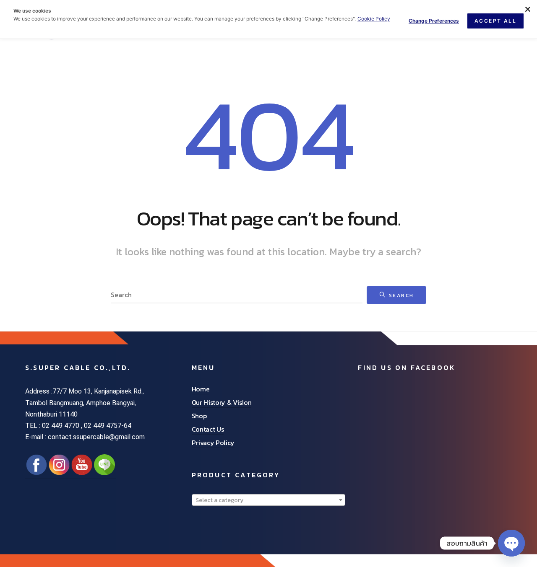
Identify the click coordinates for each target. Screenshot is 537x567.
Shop (199, 416)
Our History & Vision (222, 402)
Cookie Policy (373, 19)
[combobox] (269, 500)
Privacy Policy (213, 443)
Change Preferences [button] (434, 21)
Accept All (495, 21)
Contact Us (208, 429)
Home (201, 389)
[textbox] (268, 500)
